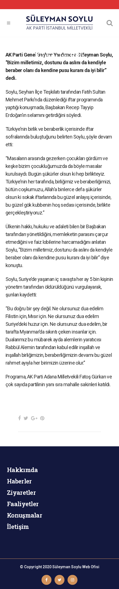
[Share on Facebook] (19, 418)
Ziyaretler (21, 492)
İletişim (18, 527)
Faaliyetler (22, 504)
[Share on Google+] (34, 418)
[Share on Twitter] (26, 418)
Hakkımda (22, 470)
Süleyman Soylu (66, 567)
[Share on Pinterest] (42, 418)
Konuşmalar (24, 515)
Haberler (19, 481)
